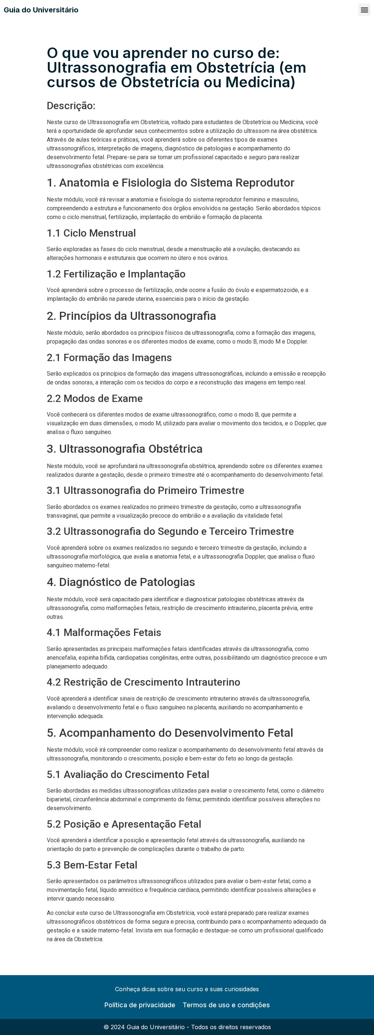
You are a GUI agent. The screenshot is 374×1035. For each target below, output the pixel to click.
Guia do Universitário (41, 9)
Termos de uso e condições (226, 1005)
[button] (364, 10)
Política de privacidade (139, 1005)
